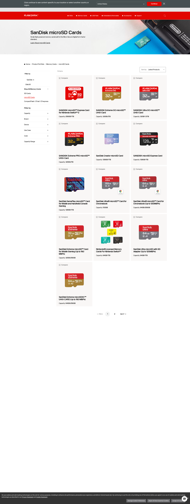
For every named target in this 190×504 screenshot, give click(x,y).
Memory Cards (82, 15)
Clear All (28, 84)
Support (139, 15)
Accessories (128, 15)
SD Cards (27, 93)
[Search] (164, 15)
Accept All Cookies (178, 501)
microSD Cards (29, 97)
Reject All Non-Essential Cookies (159, 501)
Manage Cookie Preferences (136, 501)
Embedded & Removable (111, 15)
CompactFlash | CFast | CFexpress (36, 101)
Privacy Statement (27, 497)
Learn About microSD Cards (40, 43)
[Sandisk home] (31, 15)
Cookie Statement (41, 497)
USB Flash (95, 15)
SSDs (71, 15)
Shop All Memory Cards (32, 89)
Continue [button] (154, 4)
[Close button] (164, 4)
